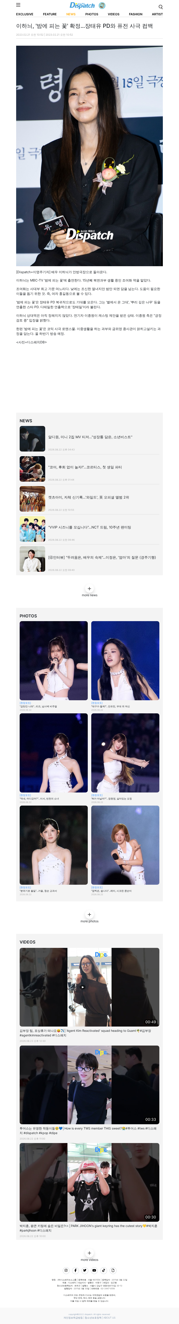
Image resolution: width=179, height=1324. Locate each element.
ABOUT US (109, 1317)
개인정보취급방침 (73, 1317)
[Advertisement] (92, 384)
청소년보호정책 (93, 1317)
